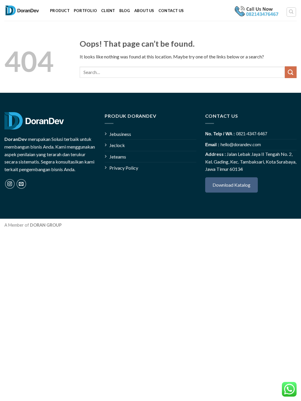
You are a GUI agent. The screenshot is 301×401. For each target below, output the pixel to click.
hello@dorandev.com (240, 144)
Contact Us (171, 10)
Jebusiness (120, 134)
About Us (144, 10)
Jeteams (117, 156)
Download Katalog (231, 185)
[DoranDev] (22, 10)
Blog (124, 10)
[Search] (291, 12)
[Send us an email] (21, 184)
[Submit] (291, 72)
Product (60, 10)
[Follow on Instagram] (10, 184)
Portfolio (85, 10)
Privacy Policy (123, 168)
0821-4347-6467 (251, 133)
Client (108, 10)
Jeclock (117, 145)
